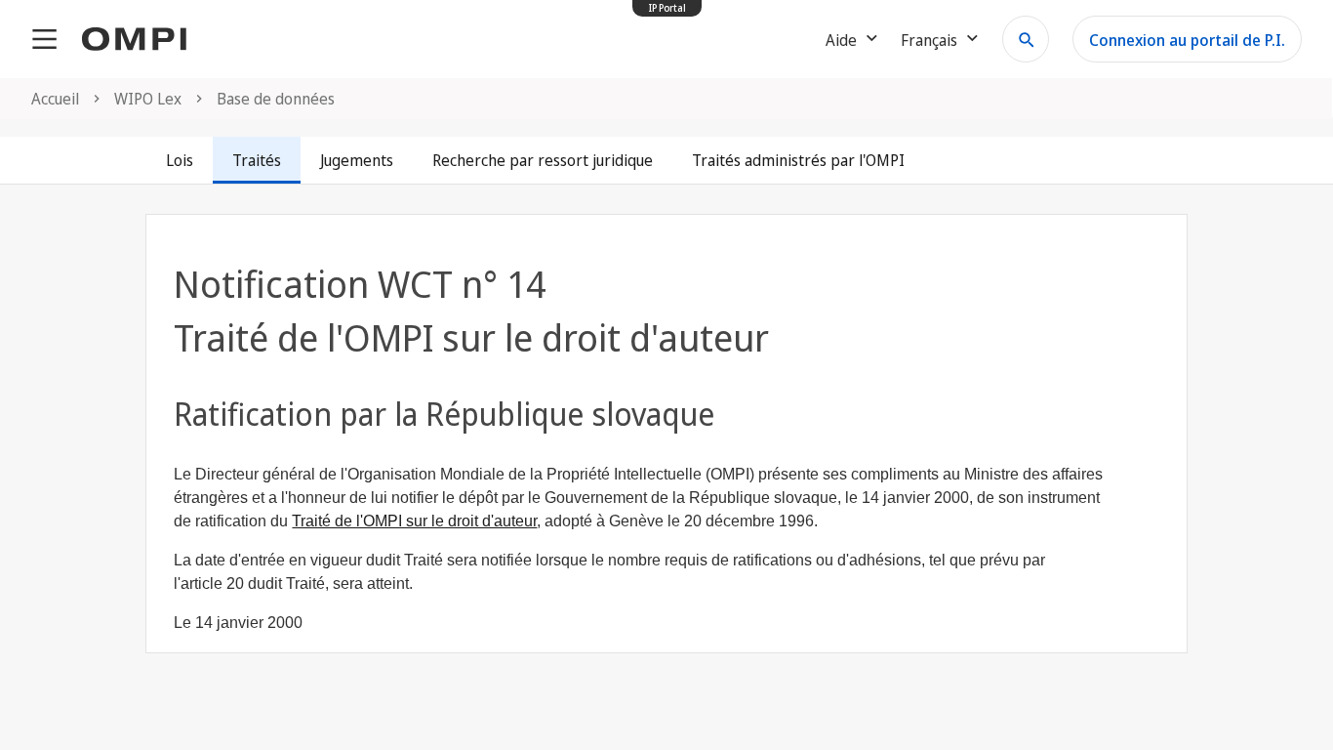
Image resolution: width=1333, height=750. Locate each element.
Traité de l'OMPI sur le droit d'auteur (414, 521)
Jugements (356, 160)
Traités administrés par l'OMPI (798, 160)
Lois (179, 160)
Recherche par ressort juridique (542, 160)
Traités (256, 160)
